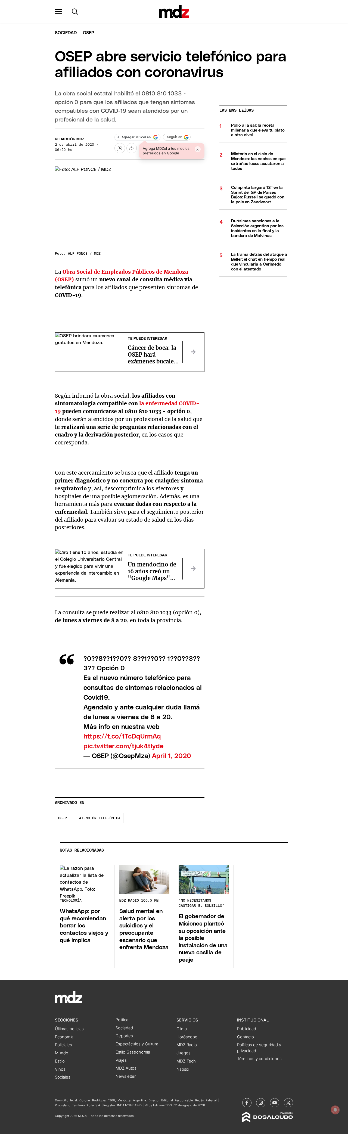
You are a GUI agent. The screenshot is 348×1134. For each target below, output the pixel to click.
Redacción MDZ (69, 139)
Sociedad (66, 33)
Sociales (62, 1077)
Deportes (124, 1035)
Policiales (63, 1044)
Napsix (182, 1069)
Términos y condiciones (259, 1058)
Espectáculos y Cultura (137, 1044)
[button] (58, 11)
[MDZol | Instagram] (260, 1102)
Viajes (121, 1060)
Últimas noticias (69, 1028)
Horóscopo (186, 1037)
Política (122, 1019)
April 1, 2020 (171, 756)
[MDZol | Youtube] (274, 1102)
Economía (64, 1037)
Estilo (60, 1061)
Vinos (60, 1069)
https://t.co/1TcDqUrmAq (122, 736)
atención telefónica (99, 818)
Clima (181, 1028)
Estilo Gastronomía (133, 1052)
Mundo (61, 1053)
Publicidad (246, 1028)
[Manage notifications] (335, 1109)
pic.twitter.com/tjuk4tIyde (123, 746)
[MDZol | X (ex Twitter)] (288, 1102)
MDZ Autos (126, 1068)
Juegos (183, 1053)
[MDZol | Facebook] (247, 1102)
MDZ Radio (186, 1044)
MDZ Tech (186, 1061)
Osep (62, 818)
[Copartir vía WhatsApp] (119, 148)
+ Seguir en (173, 137)
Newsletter (126, 1076)
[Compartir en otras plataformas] (131, 148)
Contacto (245, 1037)
